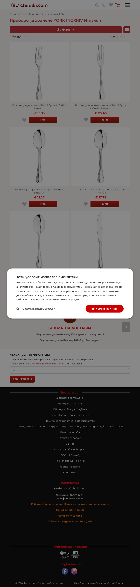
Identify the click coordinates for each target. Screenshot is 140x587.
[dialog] (70, 294)
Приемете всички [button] (104, 308)
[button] (35, 309)
